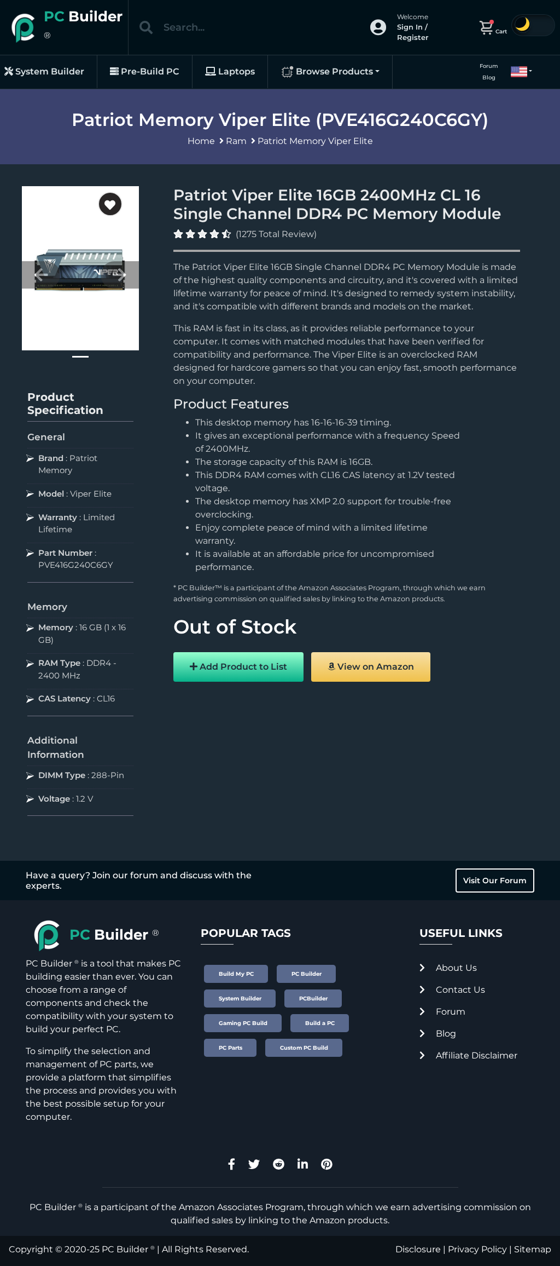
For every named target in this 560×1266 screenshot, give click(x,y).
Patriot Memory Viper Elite (315, 141)
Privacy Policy (477, 1249)
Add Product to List (242, 666)
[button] (517, 72)
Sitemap (532, 1249)
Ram (236, 141)
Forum (489, 66)
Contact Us (459, 990)
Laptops (235, 71)
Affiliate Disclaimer (475, 1055)
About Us (455, 968)
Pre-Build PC (149, 71)
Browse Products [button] (333, 71)
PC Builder (125, 1249)
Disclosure (418, 1249)
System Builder (48, 71)
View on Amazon (374, 666)
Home (201, 141)
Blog (488, 77)
